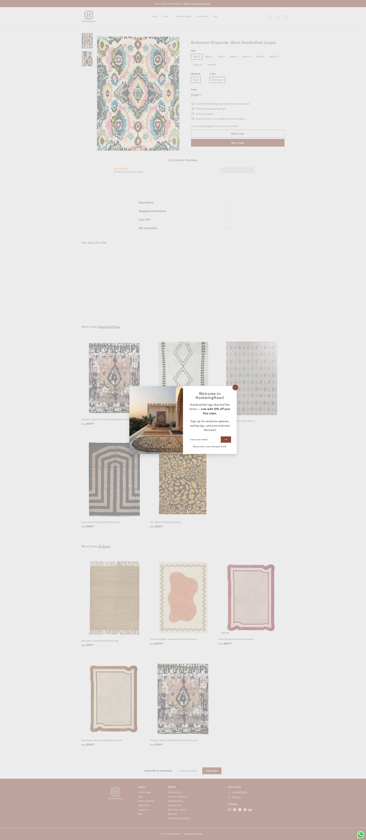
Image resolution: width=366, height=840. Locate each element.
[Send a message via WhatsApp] (361, 835)
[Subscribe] (226, 439)
